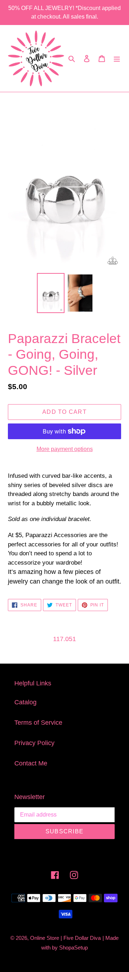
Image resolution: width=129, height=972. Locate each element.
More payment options (65, 449)
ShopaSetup (73, 947)
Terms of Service (38, 722)
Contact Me (30, 763)
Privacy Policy (34, 743)
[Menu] (116, 58)
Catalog (25, 702)
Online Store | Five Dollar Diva (65, 938)
